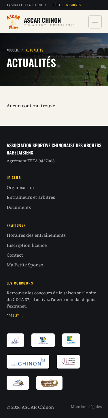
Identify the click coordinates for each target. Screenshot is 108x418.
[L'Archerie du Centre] (49, 383)
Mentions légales (86, 406)
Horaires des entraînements (36, 235)
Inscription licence (27, 245)
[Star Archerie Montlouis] (18, 383)
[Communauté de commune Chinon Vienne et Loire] (68, 362)
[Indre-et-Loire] (71, 340)
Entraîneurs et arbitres (31, 197)
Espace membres (67, 5)
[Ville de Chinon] (28, 362)
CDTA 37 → (15, 315)
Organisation (20, 187)
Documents (19, 207)
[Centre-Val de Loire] (43, 340)
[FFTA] (15, 340)
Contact (15, 255)
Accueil (13, 49)
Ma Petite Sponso (25, 265)
